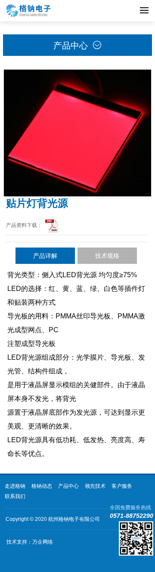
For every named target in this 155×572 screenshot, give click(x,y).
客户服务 (122, 486)
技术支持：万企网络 (29, 542)
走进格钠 (15, 486)
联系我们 (15, 496)
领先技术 (95, 486)
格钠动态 (41, 486)
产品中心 (68, 486)
